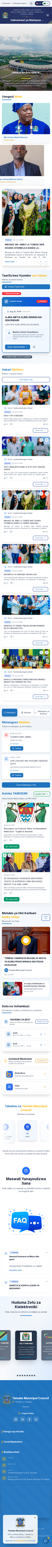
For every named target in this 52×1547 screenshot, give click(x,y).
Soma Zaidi (7, 258)
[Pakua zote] (41, 1031)
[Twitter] (36, 1416)
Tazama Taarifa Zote (16, 283)
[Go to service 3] (22, 1372)
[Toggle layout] (35, 1517)
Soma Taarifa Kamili (16, 343)
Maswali (7, 3)
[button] (26, 1258)
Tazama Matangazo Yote (26, 781)
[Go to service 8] (34, 1372)
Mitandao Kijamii (20, 3)
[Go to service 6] (29, 1372)
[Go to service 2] (20, 1372)
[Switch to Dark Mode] (31, 3)
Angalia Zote (40, 790)
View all (46, 914)
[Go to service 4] (25, 1372)
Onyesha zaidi (15, 1267)
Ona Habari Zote (26, 376)
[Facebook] (29, 1416)
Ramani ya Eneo (43, 1532)
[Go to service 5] (27, 1372)
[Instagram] (16, 1416)
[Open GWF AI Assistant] (45, 1540)
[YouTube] (22, 1416)
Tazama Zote (41, 1018)
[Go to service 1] (17, 1372)
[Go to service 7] (32, 1372)
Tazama (18, 745)
